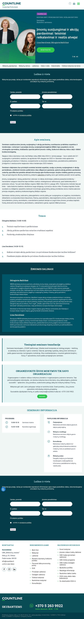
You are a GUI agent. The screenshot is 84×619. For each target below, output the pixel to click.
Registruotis (46, 50)
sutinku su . (22, 115)
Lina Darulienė (43, 42)
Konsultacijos (36, 583)
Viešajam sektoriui (38, 575)
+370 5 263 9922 (8, 564)
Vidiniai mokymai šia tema (72, 66)
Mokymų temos (25, 66)
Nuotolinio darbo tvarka (68, 573)
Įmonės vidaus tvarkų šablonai (70, 552)
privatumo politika (25, 115)
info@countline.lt (8, 561)
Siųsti (13, 122)
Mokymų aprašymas (10, 66)
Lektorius (36, 66)
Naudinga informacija (67, 571)
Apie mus (35, 550)
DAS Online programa (67, 560)
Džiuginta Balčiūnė (60, 42)
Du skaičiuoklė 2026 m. (68, 581)
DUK (33, 568)
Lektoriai (35, 556)
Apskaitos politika (66, 568)
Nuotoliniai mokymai (39, 580)
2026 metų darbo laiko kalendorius (68, 577)
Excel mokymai (65, 549)
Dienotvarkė (56, 66)
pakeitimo (41, 175)
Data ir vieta (46, 66)
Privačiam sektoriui (39, 572)
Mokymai (35, 553)
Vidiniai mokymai (38, 578)
